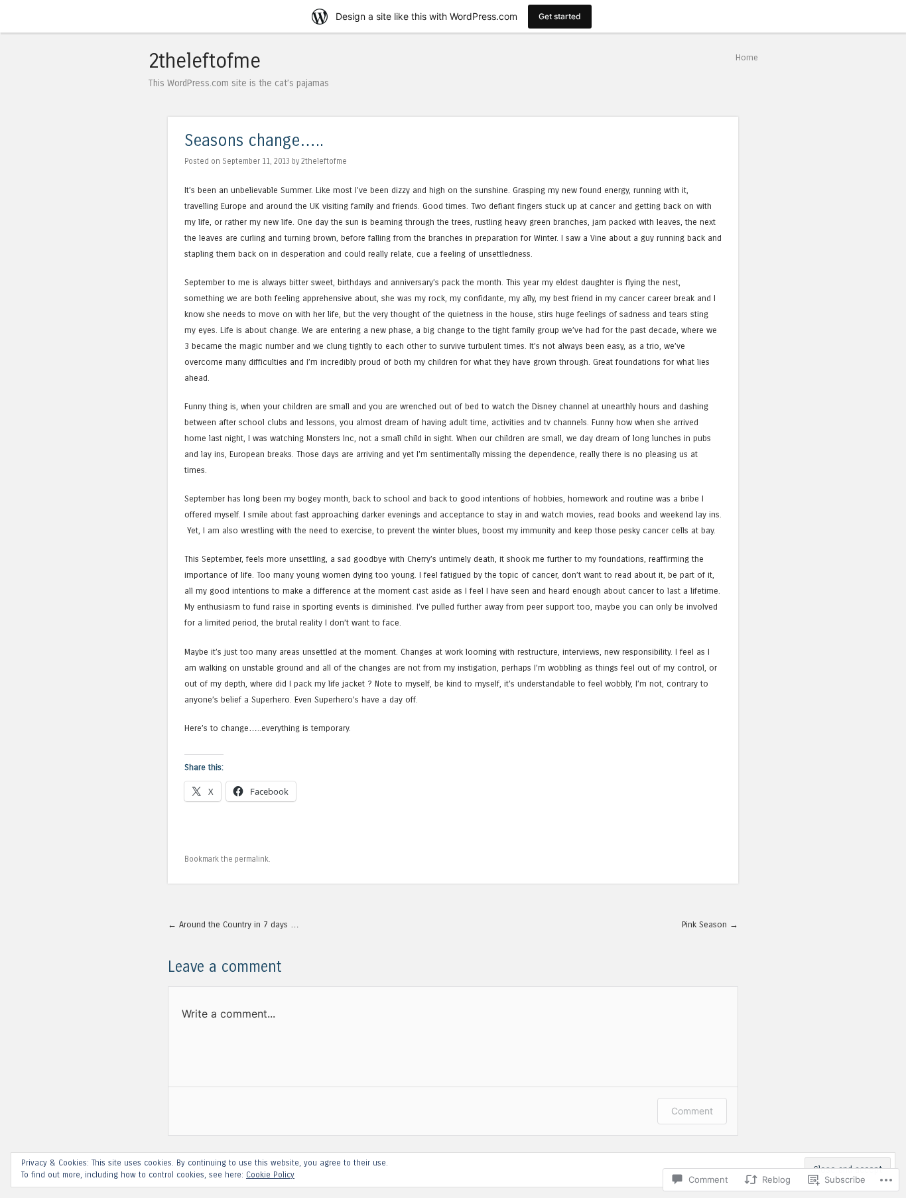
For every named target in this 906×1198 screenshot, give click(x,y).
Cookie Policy (270, 1174)
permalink (252, 859)
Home (747, 57)
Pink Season (710, 924)
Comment (692, 1110)
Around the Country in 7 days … (233, 924)
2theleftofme (204, 61)
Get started (560, 16)
